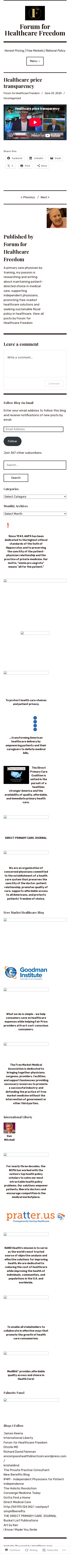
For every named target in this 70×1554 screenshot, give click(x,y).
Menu (33, 61)
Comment (54, 383)
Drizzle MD (11, 1447)
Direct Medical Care (17, 1502)
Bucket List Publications (21, 1520)
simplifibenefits (14, 1511)
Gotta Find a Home (17, 1497)
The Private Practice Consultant (27, 1470)
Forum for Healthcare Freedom (35, 29)
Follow (12, 441)
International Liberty (18, 1438)
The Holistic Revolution (20, 1488)
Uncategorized (12, 98)
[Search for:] (35, 465)
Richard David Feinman (20, 1451)
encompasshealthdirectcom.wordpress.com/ (35, 1458)
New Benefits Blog (17, 1474)
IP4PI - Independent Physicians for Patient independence (34, 1481)
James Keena (13, 1433)
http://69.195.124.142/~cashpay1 (26, 1506)
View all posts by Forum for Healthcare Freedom (24, 318)
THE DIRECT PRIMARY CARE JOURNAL (30, 1516)
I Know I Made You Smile (20, 1529)
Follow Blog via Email (18, 403)
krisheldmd (11, 1465)
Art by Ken (11, 1525)
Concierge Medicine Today (22, 1493)
